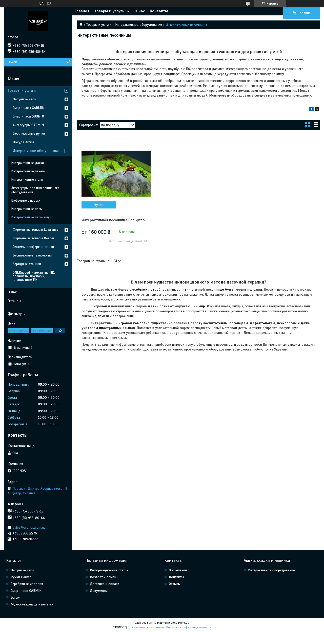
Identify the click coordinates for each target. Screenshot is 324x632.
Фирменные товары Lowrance (35, 229)
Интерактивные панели (28, 171)
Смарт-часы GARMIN (28, 108)
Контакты (159, 11)
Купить (99, 205)
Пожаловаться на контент (146, 627)
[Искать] (67, 62)
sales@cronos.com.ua (29, 527)
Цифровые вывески (25, 201)
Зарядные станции (27, 264)
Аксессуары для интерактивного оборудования (35, 190)
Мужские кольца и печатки (32, 604)
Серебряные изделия (27, 584)
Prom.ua (183, 622)
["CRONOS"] (38, 21)
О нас (140, 11)
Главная (82, 11)
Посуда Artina (23, 142)
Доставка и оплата (104, 584)
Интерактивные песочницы (31, 217)
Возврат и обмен (103, 577)
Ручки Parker (21, 577)
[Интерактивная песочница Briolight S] (116, 173)
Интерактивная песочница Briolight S (113, 220)
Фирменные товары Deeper (33, 238)
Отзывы (14, 301)
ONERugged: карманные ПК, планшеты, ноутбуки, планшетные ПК (34, 276)
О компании (178, 570)
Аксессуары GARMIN (28, 125)
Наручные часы (24, 99)
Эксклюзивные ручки (29, 133)
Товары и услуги (109, 11)
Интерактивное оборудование (138, 24)
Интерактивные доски (27, 163)
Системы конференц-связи (33, 247)
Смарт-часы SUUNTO (28, 116)
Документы (99, 591)
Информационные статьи (109, 570)
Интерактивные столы (27, 180)
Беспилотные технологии (32, 255)
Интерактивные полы (27, 209)
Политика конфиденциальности (188, 627)
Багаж (16, 597)
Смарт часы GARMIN (26, 591)
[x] (317, 110)
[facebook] (311, 110)
